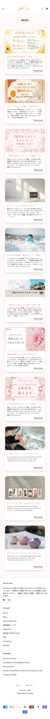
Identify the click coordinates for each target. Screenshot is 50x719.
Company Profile (10, 674)
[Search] (42, 9)
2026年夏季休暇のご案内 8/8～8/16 (26, 56)
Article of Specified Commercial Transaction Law (22, 670)
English (29, 685)
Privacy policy (8, 666)
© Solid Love (25, 690)
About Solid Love (10, 621)
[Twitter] (4, 599)
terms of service (9, 658)
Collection (7, 629)
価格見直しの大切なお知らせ (21, 354)
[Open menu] (3, 9)
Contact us (7, 641)
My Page (6, 645)
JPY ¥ (18, 685)
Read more (38, 70)
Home (5, 613)
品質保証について (10, 625)
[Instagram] (9, 599)
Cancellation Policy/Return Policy (16, 662)
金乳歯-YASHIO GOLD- (11, 633)
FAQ (4, 637)
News (5, 617)
